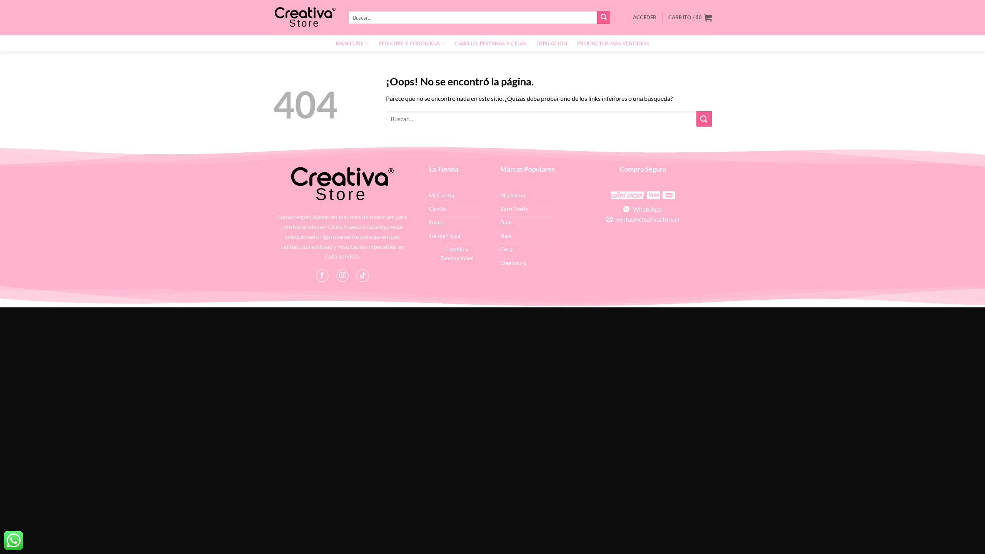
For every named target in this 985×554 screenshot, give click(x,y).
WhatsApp (645, 209)
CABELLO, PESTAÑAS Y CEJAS (490, 43)
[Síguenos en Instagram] (342, 275)
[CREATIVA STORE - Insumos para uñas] (305, 17)
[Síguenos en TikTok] (362, 275)
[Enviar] (603, 17)
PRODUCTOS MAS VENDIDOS (613, 43)
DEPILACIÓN (552, 43)
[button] (690, 17)
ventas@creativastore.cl (646, 219)
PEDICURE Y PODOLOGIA (409, 43)
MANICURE (349, 43)
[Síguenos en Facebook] (322, 275)
